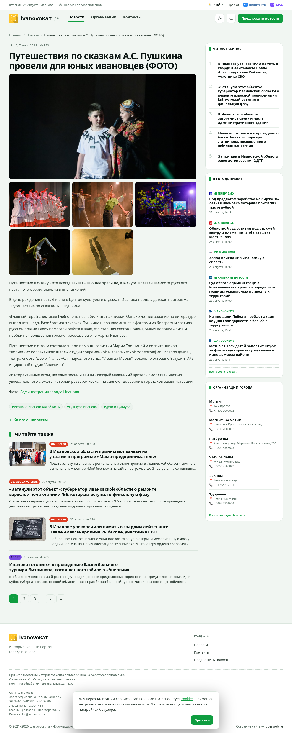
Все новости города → (223, 371)
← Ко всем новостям (28, 419)
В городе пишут (227, 179)
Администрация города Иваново (49, 391)
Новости (76, 17)
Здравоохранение (24, 481)
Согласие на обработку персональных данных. (42, 679)
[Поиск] (231, 18)
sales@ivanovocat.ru (33, 714)
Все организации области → (227, 515)
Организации (103, 17)
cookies (187, 698)
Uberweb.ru (274, 726)
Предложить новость (211, 659)
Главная (15, 35)
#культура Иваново (82, 407)
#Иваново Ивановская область (36, 407)
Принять (202, 720)
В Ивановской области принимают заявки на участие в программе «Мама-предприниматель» (102, 453)
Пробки (233, 5)
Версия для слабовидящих (83, 5)
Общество (58, 444)
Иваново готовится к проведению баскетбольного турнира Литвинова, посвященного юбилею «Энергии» (69, 566)
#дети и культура (117, 407)
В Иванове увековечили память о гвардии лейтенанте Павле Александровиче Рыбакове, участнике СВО (108, 529)
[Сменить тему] (219, 18)
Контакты (132, 17)
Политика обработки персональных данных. (41, 684)
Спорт (15, 557)
